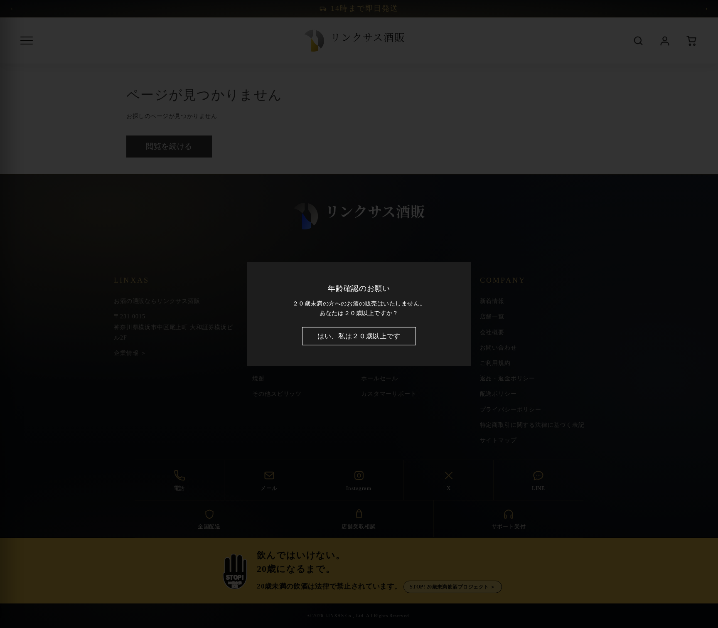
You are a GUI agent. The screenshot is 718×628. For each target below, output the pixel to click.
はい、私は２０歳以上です (359, 336)
